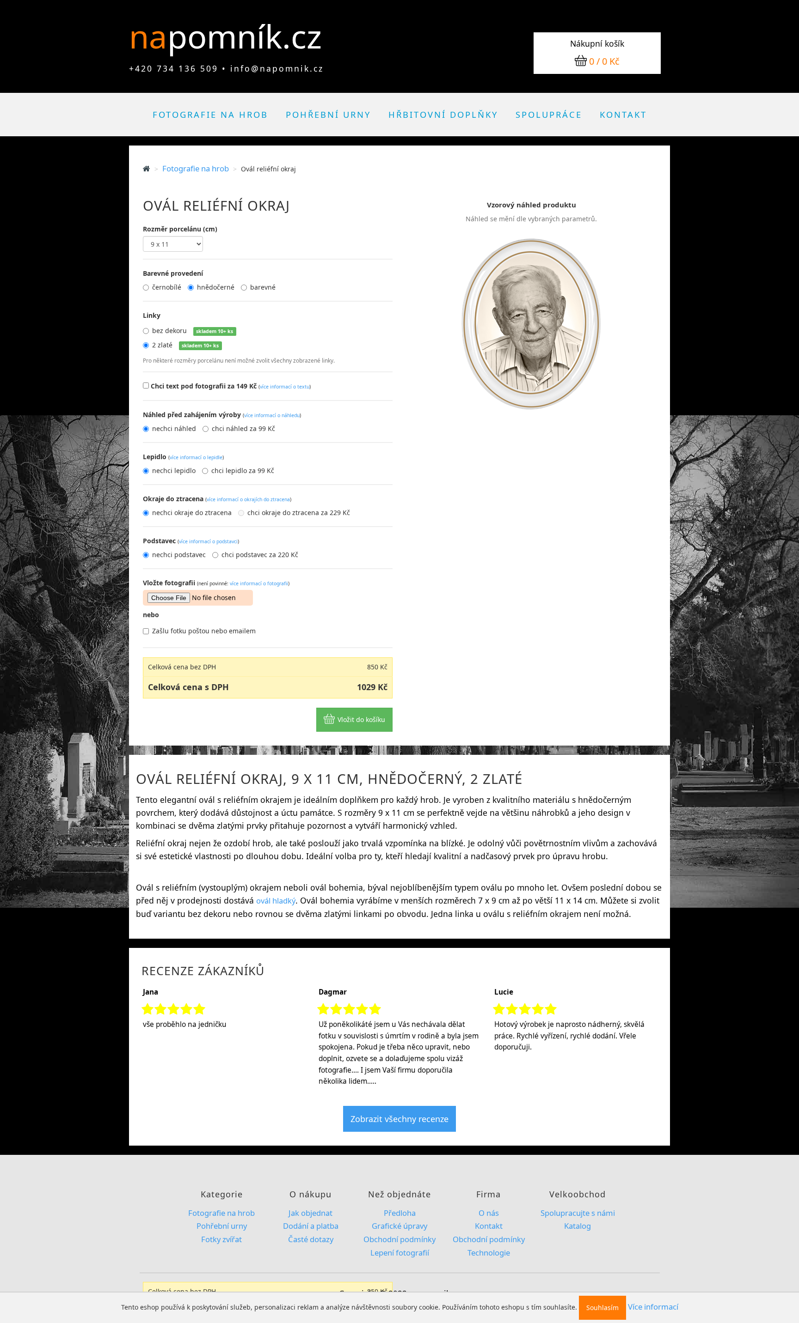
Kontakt (623, 114)
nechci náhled (174, 428)
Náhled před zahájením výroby (222, 414)
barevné (263, 287)
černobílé (166, 287)
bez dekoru (192, 330)
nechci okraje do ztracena (192, 512)
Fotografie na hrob (210, 114)
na (152, 36)
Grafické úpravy (399, 1225)
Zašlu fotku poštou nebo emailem (204, 630)
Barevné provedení (173, 273)
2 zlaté (185, 344)
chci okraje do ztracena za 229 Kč (298, 512)
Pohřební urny (328, 114)
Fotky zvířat (221, 1239)
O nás (489, 1213)
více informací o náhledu (272, 415)
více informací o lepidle (196, 457)
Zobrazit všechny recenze (399, 1118)
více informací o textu (284, 386)
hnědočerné (215, 287)
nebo (151, 614)
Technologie (488, 1252)
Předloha (400, 1213)
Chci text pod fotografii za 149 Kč (231, 386)
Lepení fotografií (399, 1252)
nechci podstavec (179, 554)
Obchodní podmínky (399, 1239)
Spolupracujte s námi (578, 1213)
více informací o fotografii (259, 583)
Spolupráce (549, 114)
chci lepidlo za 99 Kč (242, 470)
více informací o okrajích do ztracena (248, 499)
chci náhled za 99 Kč (243, 428)
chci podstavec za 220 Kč (259, 554)
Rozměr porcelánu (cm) (180, 229)
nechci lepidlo (174, 470)
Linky (151, 315)
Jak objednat (310, 1213)
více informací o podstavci (208, 541)
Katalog (577, 1225)
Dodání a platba (310, 1225)
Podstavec (191, 540)
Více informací (653, 1306)
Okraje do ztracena (217, 498)
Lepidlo (183, 456)
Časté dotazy (310, 1239)
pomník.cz (244, 36)
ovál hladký (275, 900)
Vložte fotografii (216, 582)
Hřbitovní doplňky (443, 114)
